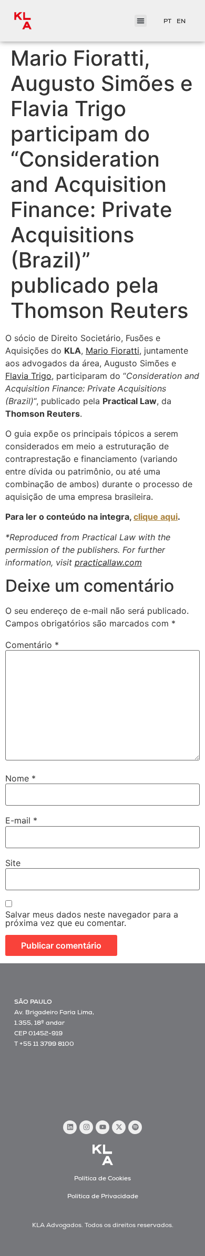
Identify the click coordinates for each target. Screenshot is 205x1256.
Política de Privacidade (102, 1196)
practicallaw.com (108, 562)
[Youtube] (102, 1127)
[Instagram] (86, 1127)
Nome (20, 778)
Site (12, 863)
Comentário (32, 645)
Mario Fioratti (112, 350)
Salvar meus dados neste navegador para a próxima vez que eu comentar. (91, 918)
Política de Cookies (102, 1178)
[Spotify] (135, 1127)
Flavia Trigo (28, 375)
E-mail (21, 820)
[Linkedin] (70, 1127)
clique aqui (156, 516)
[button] (141, 21)
